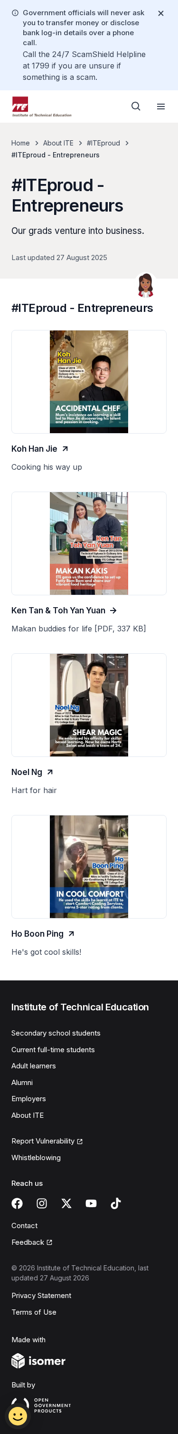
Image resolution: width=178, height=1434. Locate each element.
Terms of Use (33, 1312)
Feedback (32, 1243)
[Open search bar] (136, 106)
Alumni (22, 1082)
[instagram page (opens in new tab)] (41, 1203)
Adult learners (33, 1065)
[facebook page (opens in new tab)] (17, 1203)
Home (20, 143)
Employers (28, 1098)
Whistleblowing (36, 1157)
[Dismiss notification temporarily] (161, 13)
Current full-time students (53, 1049)
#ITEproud (103, 143)
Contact (24, 1225)
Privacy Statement (41, 1295)
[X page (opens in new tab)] (66, 1203)
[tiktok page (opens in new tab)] (116, 1203)
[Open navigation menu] (161, 106)
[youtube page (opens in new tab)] (91, 1203)
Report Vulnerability (43, 1141)
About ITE (58, 143)
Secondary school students (56, 1032)
